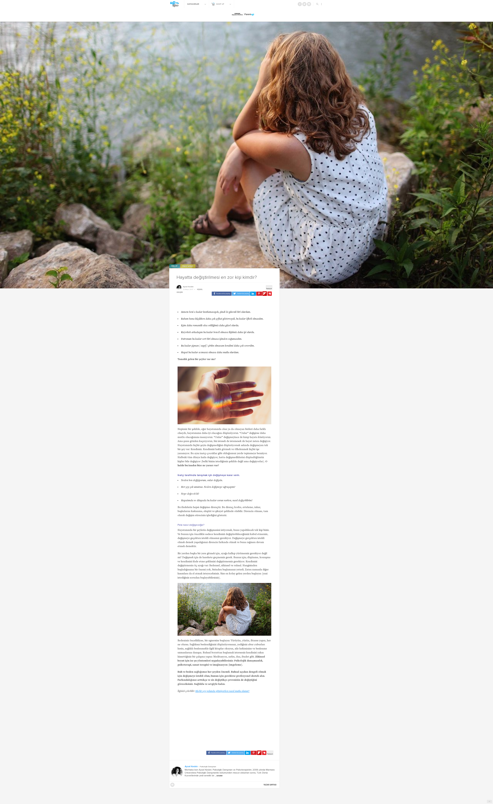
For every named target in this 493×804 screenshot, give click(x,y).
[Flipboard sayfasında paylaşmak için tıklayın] (264, 293)
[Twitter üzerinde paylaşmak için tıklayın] (241, 294)
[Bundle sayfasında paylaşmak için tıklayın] (269, 293)
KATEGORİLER (193, 4)
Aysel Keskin (188, 287)
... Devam (218, 776)
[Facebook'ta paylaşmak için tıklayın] (222, 294)
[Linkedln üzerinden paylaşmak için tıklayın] (253, 294)
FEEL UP (174, 266)
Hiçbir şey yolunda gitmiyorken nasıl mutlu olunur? (222, 691)
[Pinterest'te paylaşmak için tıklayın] (259, 294)
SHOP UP (220, 4)
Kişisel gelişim (187, 266)
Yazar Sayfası (270, 785)
